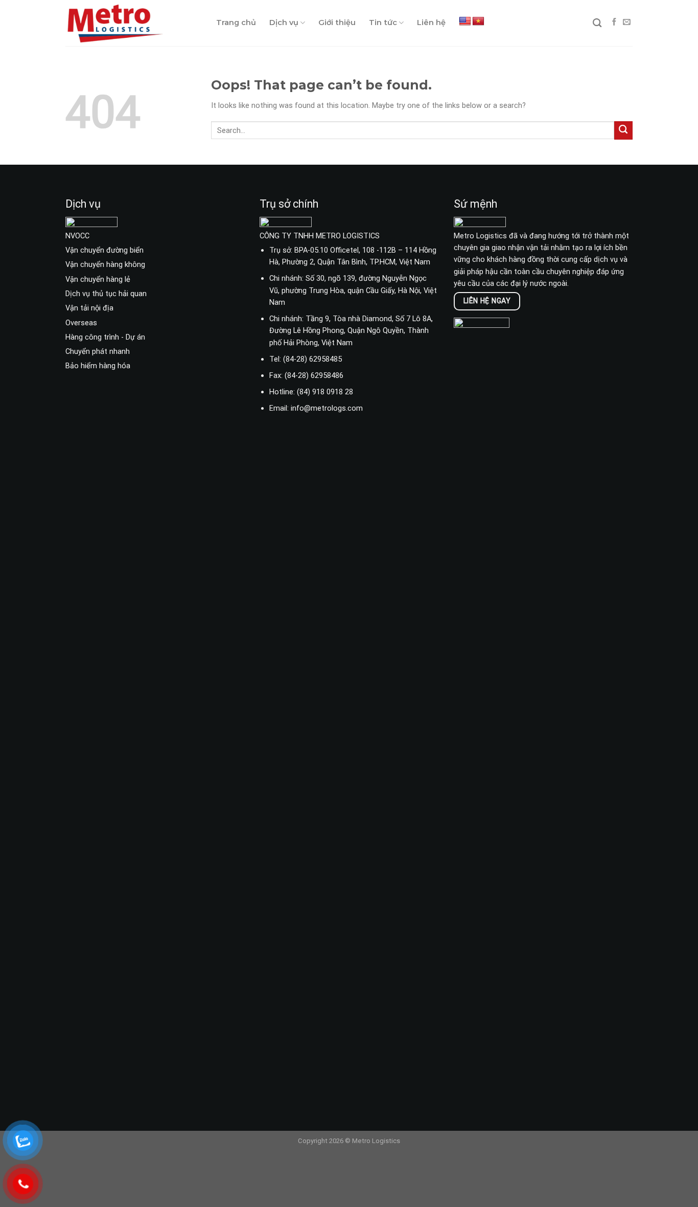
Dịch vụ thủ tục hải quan (106, 293)
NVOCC (77, 235)
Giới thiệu (337, 22)
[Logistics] (133, 23)
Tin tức (383, 22)
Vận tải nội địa (89, 307)
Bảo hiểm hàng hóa (97, 365)
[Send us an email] (627, 22)
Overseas (81, 322)
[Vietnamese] (478, 21)
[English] (465, 21)
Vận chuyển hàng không (105, 264)
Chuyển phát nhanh (97, 351)
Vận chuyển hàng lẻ (97, 279)
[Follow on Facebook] (614, 22)
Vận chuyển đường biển (104, 250)
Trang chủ (236, 22)
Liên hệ (431, 22)
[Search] (597, 23)
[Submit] (623, 130)
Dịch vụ (283, 22)
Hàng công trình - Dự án (105, 337)
